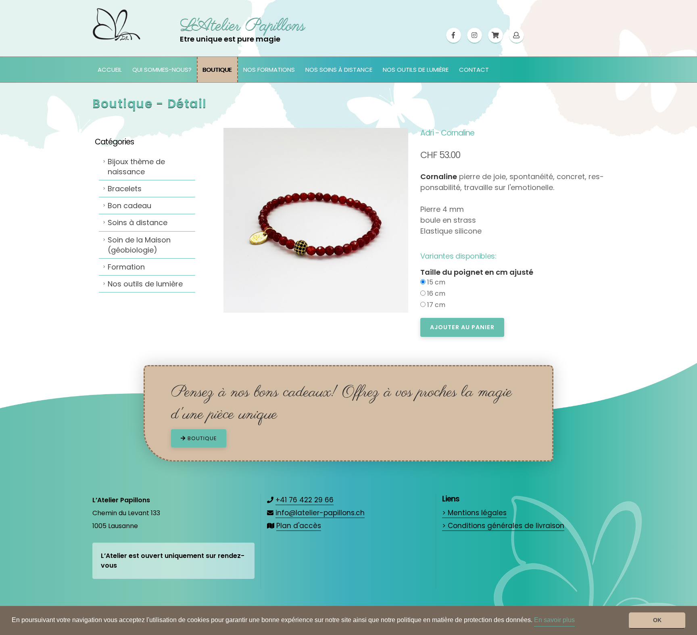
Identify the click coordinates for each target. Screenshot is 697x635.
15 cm (435, 282)
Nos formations (269, 69)
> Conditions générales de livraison (503, 526)
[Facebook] (453, 35)
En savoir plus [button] (554, 619)
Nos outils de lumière (416, 69)
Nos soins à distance (338, 69)
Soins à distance (137, 222)
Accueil (110, 69)
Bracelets (125, 189)
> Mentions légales (474, 513)
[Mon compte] (516, 35)
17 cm (435, 304)
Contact (474, 69)
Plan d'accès (298, 526)
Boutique (217, 69)
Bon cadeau (129, 206)
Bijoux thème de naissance (136, 167)
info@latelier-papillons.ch (320, 513)
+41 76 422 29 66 (304, 500)
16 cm (435, 293)
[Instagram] (474, 35)
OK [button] (657, 620)
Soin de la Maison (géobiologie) (139, 245)
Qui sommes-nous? (162, 69)
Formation (126, 267)
